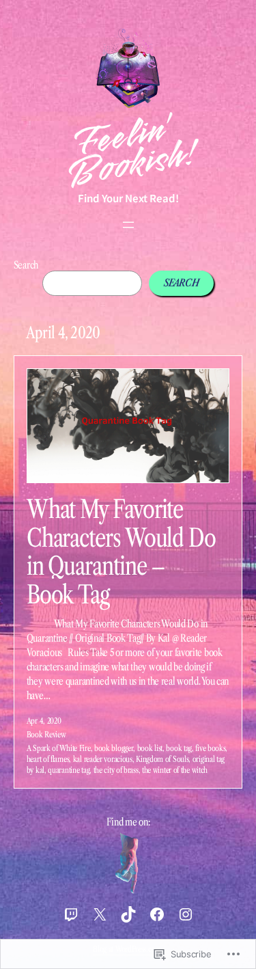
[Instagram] (185, 914)
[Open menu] (128, 225)
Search (26, 265)
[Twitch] (71, 914)
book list (149, 748)
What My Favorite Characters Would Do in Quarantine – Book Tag (121, 552)
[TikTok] (128, 914)
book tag (179, 748)
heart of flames (48, 759)
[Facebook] (157, 914)
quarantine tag (68, 770)
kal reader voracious (102, 759)
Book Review (46, 734)
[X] (99, 914)
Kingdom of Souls (162, 759)
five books (210, 748)
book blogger (113, 748)
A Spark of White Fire (59, 748)
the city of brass (116, 770)
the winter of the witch (175, 770)
